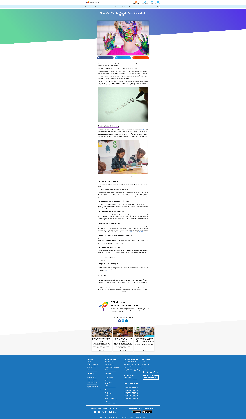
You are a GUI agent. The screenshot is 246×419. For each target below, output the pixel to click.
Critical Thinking (143, 287)
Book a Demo (136, 3)
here (107, 270)
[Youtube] (150, 372)
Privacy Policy (143, 417)
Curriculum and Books (131, 359)
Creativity (137, 287)
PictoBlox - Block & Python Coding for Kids (104, 408)
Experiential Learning (119, 289)
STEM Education (137, 289)
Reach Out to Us (144, 3)
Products (108, 374)
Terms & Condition (134, 417)
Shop (152, 3)
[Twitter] (147, 372)
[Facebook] (143, 372)
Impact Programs (92, 387)
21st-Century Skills (104, 287)
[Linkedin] (157, 372)
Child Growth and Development (126, 287)
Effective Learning (109, 289)
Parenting (127, 289)
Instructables (141, 231)
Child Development (113, 287)
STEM (131, 289)
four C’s (142, 129)
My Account (157, 3)
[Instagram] (154, 372)
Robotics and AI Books (131, 383)
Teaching (123, 291)
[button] (105, 57)
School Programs (110, 359)
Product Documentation (113, 390)
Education (102, 289)
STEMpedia (133, 231)
